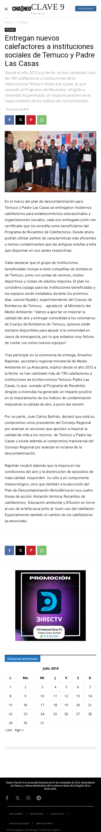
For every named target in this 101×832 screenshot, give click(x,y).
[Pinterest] (31, 120)
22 (10, 714)
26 (66, 714)
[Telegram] (38, 798)
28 (90, 714)
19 (66, 705)
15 (10, 705)
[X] (20, 120)
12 (66, 696)
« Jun (8, 730)
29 (10, 723)
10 (42, 696)
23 (25, 714)
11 (55, 696)
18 (55, 705)
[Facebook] (9, 120)
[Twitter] (17, 798)
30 (25, 723)
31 (42, 723)
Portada (22, 22)
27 (78, 714)
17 (42, 705)
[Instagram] (28, 798)
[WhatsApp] (42, 120)
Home (9, 22)
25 (55, 714)
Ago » (19, 730)
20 (78, 705)
